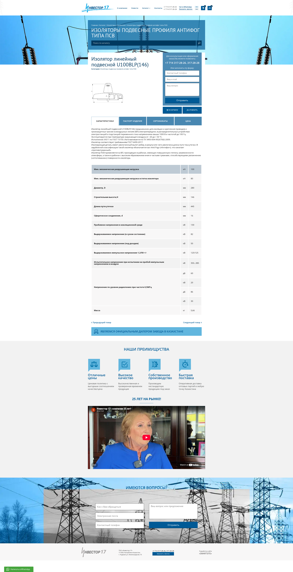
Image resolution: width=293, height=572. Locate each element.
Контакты (158, 8)
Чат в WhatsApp (185, 7)
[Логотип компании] (98, 8)
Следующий (191, 322)
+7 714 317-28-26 (170, 7)
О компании (122, 8)
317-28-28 (193, 62)
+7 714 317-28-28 (170, 9)
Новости (134, 8)
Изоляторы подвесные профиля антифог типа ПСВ (118, 69)
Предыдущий (102, 322)
